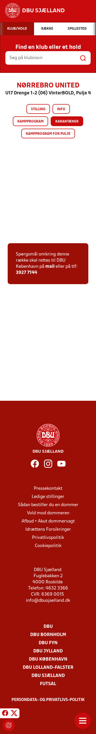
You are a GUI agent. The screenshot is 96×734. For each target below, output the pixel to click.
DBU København (48, 659)
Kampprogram (30, 121)
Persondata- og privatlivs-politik (48, 700)
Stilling (38, 109)
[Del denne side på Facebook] (5, 714)
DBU (48, 627)
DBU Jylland (48, 651)
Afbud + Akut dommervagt (48, 521)
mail (50, 266)
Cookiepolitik (48, 546)
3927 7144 (26, 273)
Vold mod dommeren (48, 513)
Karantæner (67, 121)
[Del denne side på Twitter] (14, 714)
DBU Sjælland (48, 676)
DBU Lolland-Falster (48, 667)
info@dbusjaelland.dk (48, 600)
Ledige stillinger (48, 497)
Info (61, 109)
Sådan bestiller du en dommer (48, 505)
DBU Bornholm (48, 635)
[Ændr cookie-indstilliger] (9, 725)
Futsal (48, 684)
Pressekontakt (48, 488)
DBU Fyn (48, 643)
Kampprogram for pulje (48, 134)
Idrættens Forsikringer (48, 529)
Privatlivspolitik (48, 538)
